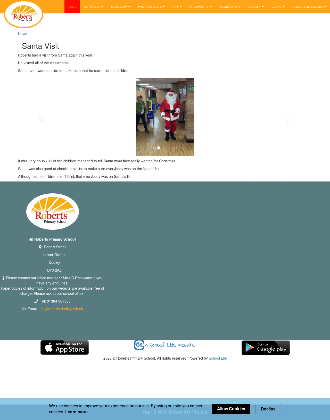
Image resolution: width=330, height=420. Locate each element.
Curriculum (119, 7)
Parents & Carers (150, 7)
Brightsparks (228, 7)
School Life (218, 358)
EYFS (176, 7)
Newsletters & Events (308, 7)
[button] (40, 117)
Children (254, 7)
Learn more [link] (76, 412)
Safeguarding (199, 7)
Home (72, 7)
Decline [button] (268, 409)
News (22, 33)
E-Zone (277, 7)
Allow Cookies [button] (231, 408)
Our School (92, 7)
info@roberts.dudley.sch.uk (61, 308)
